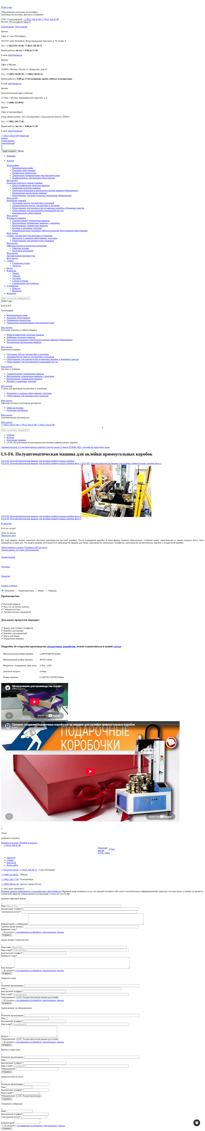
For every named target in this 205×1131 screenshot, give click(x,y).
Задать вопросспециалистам (8, 142)
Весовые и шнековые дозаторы (27, 228)
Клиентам (11, 271)
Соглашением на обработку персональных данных (41, 1125)
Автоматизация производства (21, 256)
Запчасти (16, 266)
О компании (12, 286)
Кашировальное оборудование (26, 213)
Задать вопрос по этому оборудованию (20, 550)
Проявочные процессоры (24, 173)
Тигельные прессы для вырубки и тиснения (33, 203)
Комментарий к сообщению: (15, 924)
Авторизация (7, 27)
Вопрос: (5, 1036)
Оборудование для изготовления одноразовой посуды (38, 210)
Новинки (11, 156)
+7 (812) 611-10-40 (9, 870)
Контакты (11, 293)
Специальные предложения (25, 283)
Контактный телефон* (11, 1114)
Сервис (10, 261)
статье (117, 646)
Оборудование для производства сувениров (33, 240)
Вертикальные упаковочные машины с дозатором (36, 223)
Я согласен (34, 932)
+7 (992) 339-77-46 (10, 879)
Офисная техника (20, 248)
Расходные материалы (22, 251)
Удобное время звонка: (12, 926)
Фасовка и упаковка (16, 218)
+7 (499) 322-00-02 (10, 874)
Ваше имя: (6, 947)
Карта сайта (12, 865)
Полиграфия (13, 165)
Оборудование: (8, 997)
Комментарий (7, 1123)
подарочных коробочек (61, 646)
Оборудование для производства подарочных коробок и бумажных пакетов (48, 208)
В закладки (6, 523)
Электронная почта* (11, 1117)
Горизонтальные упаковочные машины (31, 220)
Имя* (3, 1111)
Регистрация (21, 27)
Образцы (52, 590)
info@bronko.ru (15, 55)
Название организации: (12, 985)
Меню (21, 151)
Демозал (16, 276)
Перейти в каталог (10, 843)
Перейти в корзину (28, 843)
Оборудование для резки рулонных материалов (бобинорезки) (42, 195)
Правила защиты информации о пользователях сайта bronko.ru (31, 891)
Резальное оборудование (24, 170)
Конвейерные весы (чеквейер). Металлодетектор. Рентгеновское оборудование (50, 230)
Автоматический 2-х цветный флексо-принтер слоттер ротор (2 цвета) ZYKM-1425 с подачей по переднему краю (55, 447)
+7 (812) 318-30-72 (28, 870)
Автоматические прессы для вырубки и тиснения (36, 205)
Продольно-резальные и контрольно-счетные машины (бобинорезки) (45, 190)
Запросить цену (8, 535)
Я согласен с (34, 1125)
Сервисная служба (21, 263)
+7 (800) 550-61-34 (10, 884)
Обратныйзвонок (103, 849)
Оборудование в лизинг (12, 547)
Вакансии (17, 291)
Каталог (10, 160)
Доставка (16, 278)
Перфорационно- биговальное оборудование (33, 178)
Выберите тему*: (9, 929)
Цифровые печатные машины (26, 188)
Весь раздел (12, 180)
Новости (16, 288)
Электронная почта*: (11, 912)
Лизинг (15, 273)
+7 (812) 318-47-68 (32, 19)
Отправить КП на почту (35, 547)
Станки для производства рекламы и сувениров (29, 235)
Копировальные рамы (22, 168)
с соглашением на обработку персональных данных (39, 932)
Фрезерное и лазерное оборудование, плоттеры (34, 238)
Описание (9, 590)
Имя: (3, 906)
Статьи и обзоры (20, 281)
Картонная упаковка (16, 200)
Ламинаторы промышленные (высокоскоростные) (36, 175)
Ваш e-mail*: (7, 950)
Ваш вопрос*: (8, 968)
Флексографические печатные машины (31, 185)
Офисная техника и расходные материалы (27, 245)
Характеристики (26, 590)
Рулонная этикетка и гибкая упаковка (25, 183)
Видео (10, 268)
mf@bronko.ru (14, 83)
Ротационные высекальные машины (29, 193)
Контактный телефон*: (12, 909)
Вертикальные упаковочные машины (30, 225)
